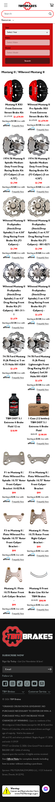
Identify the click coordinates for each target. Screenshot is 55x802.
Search (27, 61)
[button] (8, 20)
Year (7, 27)
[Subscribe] (49, 669)
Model (8, 48)
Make (7, 38)
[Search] (50, 14)
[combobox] (27, 14)
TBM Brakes (15, 699)
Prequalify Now (18, 126)
